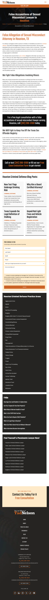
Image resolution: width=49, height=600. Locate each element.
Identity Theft (9, 379)
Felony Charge (9, 355)
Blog (24, 534)
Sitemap (24, 542)
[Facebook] (15, 593)
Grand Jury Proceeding (11, 364)
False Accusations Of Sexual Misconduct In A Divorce (19, 346)
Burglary (7, 313)
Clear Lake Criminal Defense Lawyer (14, 445)
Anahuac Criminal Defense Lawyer (14, 466)
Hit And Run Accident (11, 373)
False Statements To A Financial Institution (16, 349)
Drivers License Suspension (12, 331)
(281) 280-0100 (24, 5)
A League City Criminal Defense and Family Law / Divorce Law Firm (24, 562)
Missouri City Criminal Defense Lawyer (15, 454)
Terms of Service (24, 545)
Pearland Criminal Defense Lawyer (14, 451)
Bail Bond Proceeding (11, 310)
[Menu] (45, 2)
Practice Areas (24, 527)
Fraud (6, 361)
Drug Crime (8, 337)
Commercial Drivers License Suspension (16, 319)
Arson (6, 307)
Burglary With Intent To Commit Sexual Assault (17, 316)
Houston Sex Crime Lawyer (34, 24)
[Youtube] (34, 593)
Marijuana (8, 388)
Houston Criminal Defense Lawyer (16, 24)
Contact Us (24, 538)
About (24, 523)
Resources (24, 531)
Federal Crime (9, 352)
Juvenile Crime (9, 385)
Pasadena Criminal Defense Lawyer (14, 448)
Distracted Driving (10, 328)
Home (4, 24)
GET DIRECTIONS (24, 566)
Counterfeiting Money (11, 322)
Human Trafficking (10, 376)
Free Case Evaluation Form (26, 164)
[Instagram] (22, 593)
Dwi (6, 340)
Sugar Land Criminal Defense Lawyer (15, 457)
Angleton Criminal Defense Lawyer (14, 469)
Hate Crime (8, 370)
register (26, 139)
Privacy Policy (24, 549)
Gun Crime (8, 367)
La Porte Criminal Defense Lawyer (14, 460)
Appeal (7, 304)
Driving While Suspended (11, 334)
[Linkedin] (18, 593)
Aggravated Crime (10, 301)
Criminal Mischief (9, 325)
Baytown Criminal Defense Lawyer (14, 463)
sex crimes (23, 55)
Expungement (9, 343)
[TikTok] (30, 593)
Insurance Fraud (9, 382)
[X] (26, 593)
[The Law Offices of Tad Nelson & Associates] (8, 2)
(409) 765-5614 (25, 577)
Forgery (7, 358)
